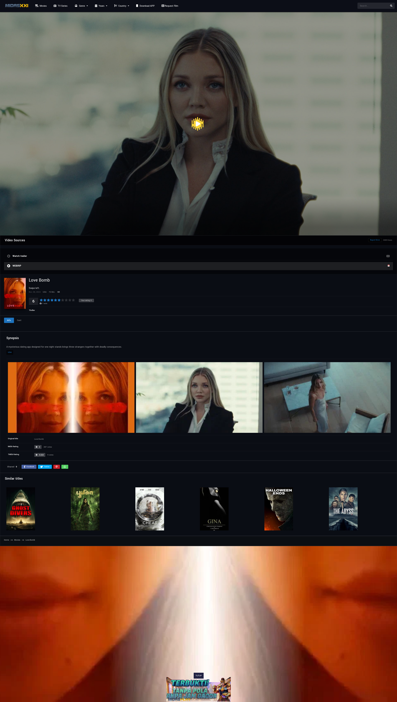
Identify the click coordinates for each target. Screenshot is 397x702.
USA (10, 352)
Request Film (171, 6)
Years (101, 6)
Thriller (32, 310)
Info (9, 320)
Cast (19, 320)
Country (122, 6)
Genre (81, 6)
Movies (43, 6)
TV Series (62, 6)
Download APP (147, 6)
